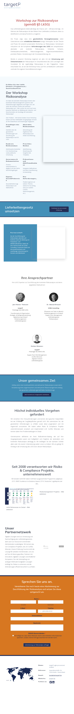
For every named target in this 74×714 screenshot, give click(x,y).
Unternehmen (37, 616)
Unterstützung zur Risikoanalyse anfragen (37, 645)
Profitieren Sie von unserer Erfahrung (59, 209)
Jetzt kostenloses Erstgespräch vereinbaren (37, 394)
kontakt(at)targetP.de (55, 675)
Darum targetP (47, 8)
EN (70, 8)
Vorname (23, 605)
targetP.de (52, 678)
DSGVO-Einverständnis (37, 633)
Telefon (51, 608)
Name (37, 599)
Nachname (51, 605)
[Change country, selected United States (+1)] (40, 611)
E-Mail (23, 608)
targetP (66, 3)
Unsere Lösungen (52, 3)
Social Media (62, 8)
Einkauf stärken (35, 3)
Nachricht (37, 623)
